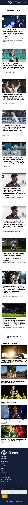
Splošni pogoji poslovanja (7, 479)
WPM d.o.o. (8, 501)
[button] (2, 2)
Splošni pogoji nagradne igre (7, 481)
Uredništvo (3, 456)
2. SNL (2, 470)
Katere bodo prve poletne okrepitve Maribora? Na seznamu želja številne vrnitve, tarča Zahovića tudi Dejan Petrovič (14, 128)
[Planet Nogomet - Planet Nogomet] (14, 2)
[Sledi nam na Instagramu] (1, 484)
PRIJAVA (4, 496)
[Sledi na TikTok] (3, 484)
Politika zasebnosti (5, 477)
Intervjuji (3, 465)
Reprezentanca (4, 472)
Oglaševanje (4, 458)
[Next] (20, 337)
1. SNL (2, 468)
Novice (2, 463)
